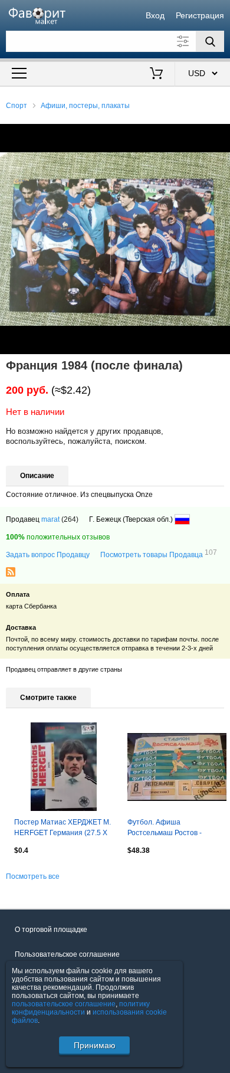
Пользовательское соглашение (67, 954)
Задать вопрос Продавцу (48, 555)
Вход (155, 15)
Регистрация (200, 15)
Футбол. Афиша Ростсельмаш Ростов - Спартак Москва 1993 (164, 828)
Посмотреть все (33, 876)
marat (50, 519)
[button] (219, 134)
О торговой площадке (51, 929)
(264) (69, 519)
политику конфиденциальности (81, 1008)
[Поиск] (210, 41)
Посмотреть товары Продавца (158, 554)
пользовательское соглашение (64, 1004)
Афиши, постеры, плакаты (85, 106)
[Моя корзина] (156, 74)
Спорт (16, 106)
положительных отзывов (58, 537)
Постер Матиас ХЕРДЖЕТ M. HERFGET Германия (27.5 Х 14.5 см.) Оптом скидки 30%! (62, 828)
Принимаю (95, 1045)
